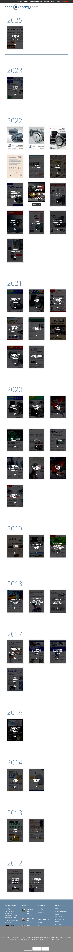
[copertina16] (36, 601)
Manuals (41, 912)
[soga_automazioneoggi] (36, 357)
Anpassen (28, 949)
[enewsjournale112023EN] (15, 88)
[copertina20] (15, 680)
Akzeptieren (37, 949)
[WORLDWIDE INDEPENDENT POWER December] (15, 138)
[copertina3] (57, 407)
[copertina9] (57, 468)
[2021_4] (15, 329)
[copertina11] (15, 546)
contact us (8, 922)
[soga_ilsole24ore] (57, 329)
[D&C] (36, 222)
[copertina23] (36, 780)
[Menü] (65, 7)
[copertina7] (15, 468)
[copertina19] (57, 652)
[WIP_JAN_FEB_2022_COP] (57, 222)
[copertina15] (15, 601)
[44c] (57, 166)
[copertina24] (15, 830)
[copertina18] (36, 652)
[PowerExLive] (36, 301)
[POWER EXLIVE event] (57, 138)
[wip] (15, 222)
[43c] (15, 194)
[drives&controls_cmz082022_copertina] (57, 194)
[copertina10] (15, 496)
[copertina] (15, 250)
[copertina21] (15, 730)
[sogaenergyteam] (22, 7)
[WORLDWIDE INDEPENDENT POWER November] (36, 138)
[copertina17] (15, 652)
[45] (36, 166)
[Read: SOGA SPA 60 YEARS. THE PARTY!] (23, 910)
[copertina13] (36, 546)
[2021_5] (57, 301)
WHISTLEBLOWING (45, 919)
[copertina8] (36, 468)
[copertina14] (57, 546)
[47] (15, 38)
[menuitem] (19, 1)
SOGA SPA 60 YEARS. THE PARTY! (29, 911)
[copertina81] (57, 601)
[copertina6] (57, 440)
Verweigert (45, 949)
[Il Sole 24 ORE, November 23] (15, 166)
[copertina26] (15, 881)
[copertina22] (15, 780)
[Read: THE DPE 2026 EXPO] (23, 919)
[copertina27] (36, 881)
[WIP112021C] (15, 301)
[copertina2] (36, 440)
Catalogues (41, 909)
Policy (40, 922)
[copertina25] (36, 830)
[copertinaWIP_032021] (15, 357)
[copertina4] (15, 440)
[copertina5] (36, 407)
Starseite (19, 1)
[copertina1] (15, 407)
